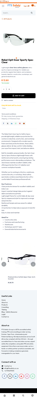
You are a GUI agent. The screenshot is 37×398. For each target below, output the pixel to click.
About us (4, 302)
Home (3, 300)
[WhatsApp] (15, 123)
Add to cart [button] (19, 96)
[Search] (32, 12)
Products (4, 305)
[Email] (24, 123)
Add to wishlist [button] (8, 100)
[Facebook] (3, 123)
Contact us (5, 317)
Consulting (5, 307)
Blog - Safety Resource (9, 312)
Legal (3, 314)
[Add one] (9, 89)
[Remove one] (4, 89)
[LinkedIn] (11, 123)
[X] (7, 123)
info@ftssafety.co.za (11, 368)
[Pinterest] (20, 123)
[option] (18, 264)
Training (4, 310)
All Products (7, 19)
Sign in (7, 1)
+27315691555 (9, 371)
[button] (2, 1)
